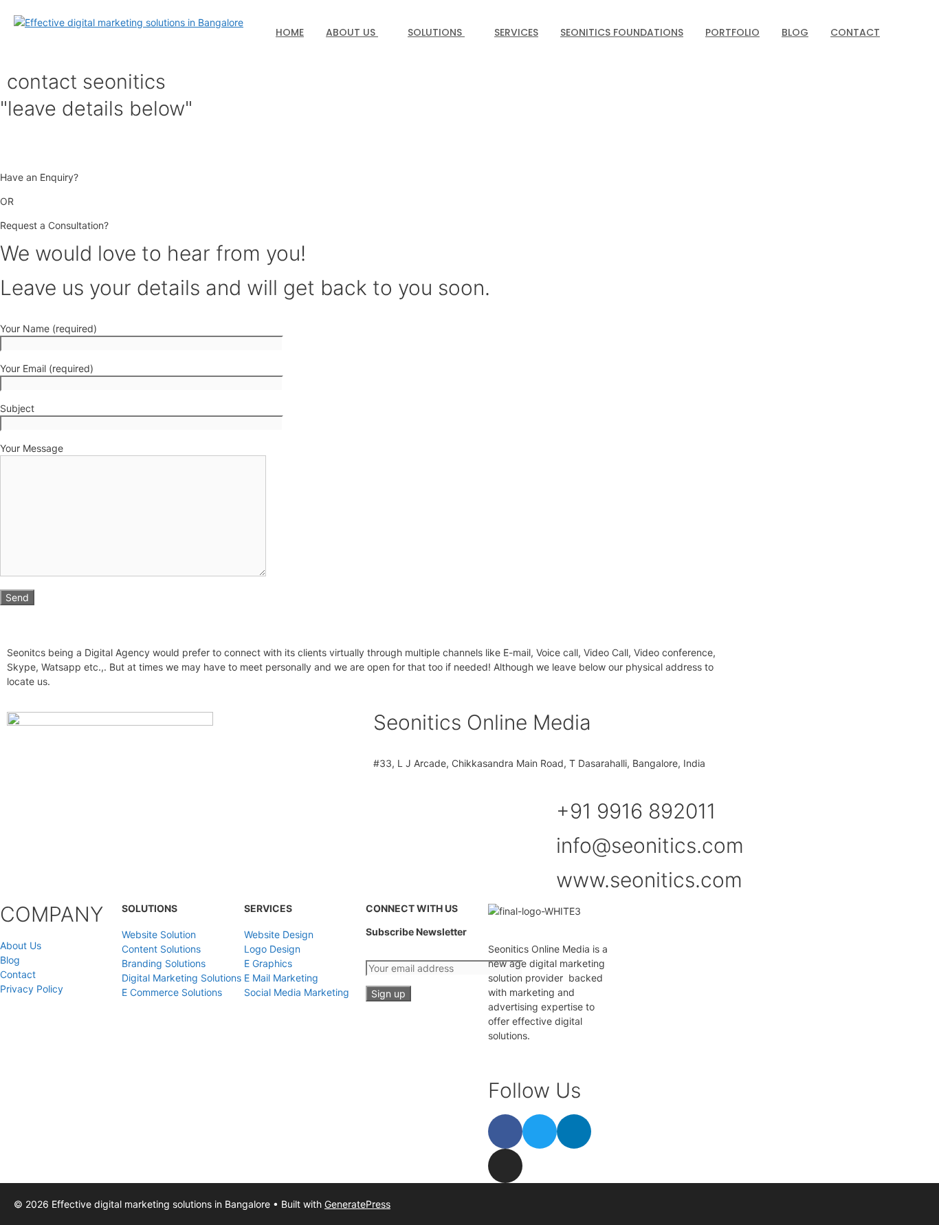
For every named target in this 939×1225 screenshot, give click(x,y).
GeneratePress (357, 1204)
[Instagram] (505, 1166)
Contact (855, 32)
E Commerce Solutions (172, 992)
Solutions (436, 32)
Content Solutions (161, 949)
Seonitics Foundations (621, 32)
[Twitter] (539, 1131)
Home (290, 32)
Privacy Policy (31, 989)
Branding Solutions (164, 963)
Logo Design (272, 949)
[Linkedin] (574, 1131)
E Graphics (268, 963)
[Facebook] (505, 1131)
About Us (352, 32)
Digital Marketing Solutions (181, 978)
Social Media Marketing (296, 992)
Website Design (278, 934)
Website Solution (159, 934)
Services (516, 32)
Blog (795, 32)
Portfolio (732, 32)
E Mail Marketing (281, 978)
